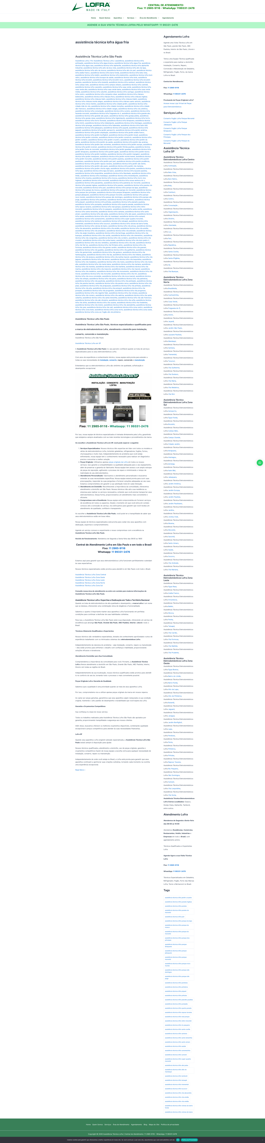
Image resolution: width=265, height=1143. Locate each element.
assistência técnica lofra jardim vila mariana (126, 166)
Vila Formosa (173, 639)
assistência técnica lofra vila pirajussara (95, 286)
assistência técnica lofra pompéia (88, 204)
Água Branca (173, 669)
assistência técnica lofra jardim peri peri (100, 161)
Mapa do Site (154, 1124)
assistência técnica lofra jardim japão (104, 152)
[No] (262, 1140)
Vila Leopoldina (174, 788)
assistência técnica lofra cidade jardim (112, 104)
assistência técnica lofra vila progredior (98, 290)
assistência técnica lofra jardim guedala (115, 149)
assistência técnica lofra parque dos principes (177, 939)
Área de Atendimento (121, 1124)
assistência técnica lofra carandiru (88, 87)
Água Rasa (172, 586)
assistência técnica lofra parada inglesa (178, 902)
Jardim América (174, 484)
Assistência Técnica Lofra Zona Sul (89, 585)
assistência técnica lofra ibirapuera (120, 120)
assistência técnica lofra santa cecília (127, 209)
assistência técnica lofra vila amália (105, 228)
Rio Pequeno (173, 769)
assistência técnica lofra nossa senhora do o (127, 180)
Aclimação (172, 166)
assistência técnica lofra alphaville (107, 65)
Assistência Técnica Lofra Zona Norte (90, 583)
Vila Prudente (173, 653)
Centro (171, 199)
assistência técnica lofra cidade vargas (102, 109)
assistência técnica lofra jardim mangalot (124, 154)
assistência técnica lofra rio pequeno (97, 209)
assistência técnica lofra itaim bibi (134, 125)
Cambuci (171, 192)
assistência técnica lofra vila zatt (100, 307)
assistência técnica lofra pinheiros (120, 200)
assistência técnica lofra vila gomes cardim (100, 247)
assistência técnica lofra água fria (127, 63)
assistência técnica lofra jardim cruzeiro (104, 140)
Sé (169, 265)
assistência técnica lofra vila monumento (113, 271)
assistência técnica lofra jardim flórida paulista (116, 147)
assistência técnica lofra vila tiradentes (132, 302)
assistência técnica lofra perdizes (93, 200)
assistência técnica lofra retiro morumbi (178, 1021)
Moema (171, 523)
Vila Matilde (172, 646)
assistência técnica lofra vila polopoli (107, 288)
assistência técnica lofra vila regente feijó (91, 293)
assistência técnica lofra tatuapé (115, 221)
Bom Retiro (172, 179)
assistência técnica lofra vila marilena (110, 267)
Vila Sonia (172, 795)
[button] (123, 18)
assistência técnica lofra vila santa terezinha (100, 298)
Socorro (171, 556)
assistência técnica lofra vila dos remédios (92, 243)
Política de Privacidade (189, 1140)
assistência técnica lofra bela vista (133, 73)
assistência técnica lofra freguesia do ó (105, 113)
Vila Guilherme (173, 368)
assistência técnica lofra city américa (132, 109)
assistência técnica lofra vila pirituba (126, 286)
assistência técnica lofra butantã (95, 82)
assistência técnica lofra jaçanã (116, 128)
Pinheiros (171, 749)
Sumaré (171, 782)
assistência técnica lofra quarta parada (118, 204)
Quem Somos (97, 1124)
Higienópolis (173, 212)
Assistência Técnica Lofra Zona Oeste (90, 577)
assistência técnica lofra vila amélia (134, 228)
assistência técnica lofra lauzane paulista (131, 171)
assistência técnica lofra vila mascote (96, 269)
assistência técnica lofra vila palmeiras (132, 279)
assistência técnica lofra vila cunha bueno (99, 240)
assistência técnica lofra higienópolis (110, 118)
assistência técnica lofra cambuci (122, 82)
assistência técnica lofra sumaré (132, 216)
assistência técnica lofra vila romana (123, 293)
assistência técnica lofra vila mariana (126, 264)
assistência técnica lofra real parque (106, 207)
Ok (178, 1140)
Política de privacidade (170, 1124)
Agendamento (136, 1124)
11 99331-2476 (121, 551)
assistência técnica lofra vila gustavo (107, 252)
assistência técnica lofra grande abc (136, 113)
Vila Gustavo (173, 374)
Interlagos (172, 457)
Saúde (170, 550)
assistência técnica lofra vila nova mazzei (118, 276)
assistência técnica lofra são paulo (122, 214)
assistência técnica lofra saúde (175, 1046)
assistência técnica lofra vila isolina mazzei (112, 257)
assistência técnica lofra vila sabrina (110, 295)
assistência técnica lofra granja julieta (124, 116)
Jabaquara (172, 477)
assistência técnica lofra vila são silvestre (91, 300)
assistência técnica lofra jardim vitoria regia (92, 168)
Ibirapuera (172, 451)
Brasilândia (172, 288)
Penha (170, 620)
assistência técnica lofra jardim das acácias (131, 142)
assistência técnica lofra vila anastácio (90, 231)
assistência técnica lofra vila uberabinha (119, 305)
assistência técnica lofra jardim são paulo (91, 166)
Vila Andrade (173, 563)
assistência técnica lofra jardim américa (131, 130)
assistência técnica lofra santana (111, 212)
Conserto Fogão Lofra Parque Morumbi (179, 118)
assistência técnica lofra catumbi (94, 92)
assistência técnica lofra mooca (104, 178)
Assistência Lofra (82, 61)
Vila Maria (172, 381)
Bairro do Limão (174, 676)
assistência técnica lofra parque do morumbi (118, 190)
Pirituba (171, 755)
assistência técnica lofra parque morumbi (106, 195)
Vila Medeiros (173, 387)
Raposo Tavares (174, 762)
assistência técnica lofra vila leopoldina (126, 259)
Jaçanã (171, 321)
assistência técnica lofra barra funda (105, 73)
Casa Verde (172, 302)
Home (88, 1124)
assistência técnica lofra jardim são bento (129, 164)
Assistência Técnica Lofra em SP (88, 343)
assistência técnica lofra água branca (98, 63)
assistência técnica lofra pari (94, 188)
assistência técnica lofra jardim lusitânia (91, 154)
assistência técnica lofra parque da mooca (177, 926)
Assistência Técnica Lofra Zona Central (90, 575)
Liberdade (172, 225)
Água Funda (172, 418)
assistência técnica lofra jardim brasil (123, 135)
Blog (145, 1124)
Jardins (171, 510)
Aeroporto (172, 411)
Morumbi (171, 530)
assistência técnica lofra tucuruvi (97, 223)
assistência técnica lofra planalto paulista (128, 202)
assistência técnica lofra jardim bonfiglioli (91, 135)
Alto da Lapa (173, 689)
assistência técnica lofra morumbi (96, 180)
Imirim (170, 315)
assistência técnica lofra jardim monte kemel (117, 156)
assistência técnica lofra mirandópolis (123, 176)
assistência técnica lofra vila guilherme (120, 250)
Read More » (80, 770)
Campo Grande (174, 437)
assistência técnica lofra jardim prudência (133, 161)
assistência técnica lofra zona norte (109, 310)
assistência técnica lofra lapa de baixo (99, 171)
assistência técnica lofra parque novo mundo (177, 965)
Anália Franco (173, 593)
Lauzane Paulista (174, 335)
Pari (169, 238)
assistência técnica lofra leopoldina (89, 173)
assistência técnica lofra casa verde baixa (104, 89)
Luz (169, 232)
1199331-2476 (186, 8)
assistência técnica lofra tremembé (177, 1084)
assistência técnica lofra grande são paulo (91, 116)
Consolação (173, 205)
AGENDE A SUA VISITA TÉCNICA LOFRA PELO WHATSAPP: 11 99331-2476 (132, 24)
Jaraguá (171, 716)
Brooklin (171, 424)
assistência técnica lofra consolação (89, 111)
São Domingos (174, 775)
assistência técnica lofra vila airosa (122, 226)
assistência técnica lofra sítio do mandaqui (102, 216)
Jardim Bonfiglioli (175, 722)
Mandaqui (172, 341)
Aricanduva (172, 600)
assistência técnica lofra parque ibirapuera (113, 192)
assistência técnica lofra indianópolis (99, 123)
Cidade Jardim (174, 444)
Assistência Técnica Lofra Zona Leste (90, 580)
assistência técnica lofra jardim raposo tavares (93, 164)
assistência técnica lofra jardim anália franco (126, 132)
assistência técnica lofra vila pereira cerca (111, 283)
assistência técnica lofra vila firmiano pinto (106, 245)
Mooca (171, 613)
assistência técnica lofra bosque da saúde (97, 77)
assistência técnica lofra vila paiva (102, 279)
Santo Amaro (173, 543)
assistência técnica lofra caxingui (121, 92)
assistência (119, 61)
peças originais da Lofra (118, 462)
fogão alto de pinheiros (111, 312)
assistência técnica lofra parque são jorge (177, 977)
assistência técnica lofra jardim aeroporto (98, 130)
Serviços (107, 1124)
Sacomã (171, 537)
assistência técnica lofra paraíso (110, 185)
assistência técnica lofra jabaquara (89, 128)
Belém (170, 606)
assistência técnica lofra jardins (123, 168)
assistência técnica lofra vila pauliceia (90, 281)
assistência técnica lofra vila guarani (132, 247)
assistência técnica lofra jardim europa (127, 144)
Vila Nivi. (171, 394)
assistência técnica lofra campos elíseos (105, 85)
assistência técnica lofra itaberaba (106, 125)
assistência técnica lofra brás (125, 77)
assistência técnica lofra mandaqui (94, 176)
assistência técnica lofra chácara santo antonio (122, 101)
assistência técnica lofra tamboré (88, 221)
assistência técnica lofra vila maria (110, 262)
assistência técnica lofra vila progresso (130, 290)
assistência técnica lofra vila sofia (122, 300)
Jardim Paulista (174, 497)
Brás (170, 185)
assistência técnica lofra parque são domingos (104, 197)
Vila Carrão (172, 633)
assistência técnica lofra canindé (135, 85)
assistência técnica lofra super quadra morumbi (124, 219)
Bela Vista (172, 172)
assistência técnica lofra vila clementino (127, 235)
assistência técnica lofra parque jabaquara (176, 952)
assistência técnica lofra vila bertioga (110, 233)
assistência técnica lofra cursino (117, 111)
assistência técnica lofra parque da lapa (122, 188)
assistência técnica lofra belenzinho (114, 75)
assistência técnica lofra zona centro (128, 307)
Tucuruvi (171, 361)
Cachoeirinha (173, 295)
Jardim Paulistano (175, 503)
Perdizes (171, 736)
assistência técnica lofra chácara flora (100, 97)
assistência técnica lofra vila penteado (121, 281)
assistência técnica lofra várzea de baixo (91, 226)
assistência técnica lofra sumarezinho (90, 219)
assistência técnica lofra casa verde (117, 87)
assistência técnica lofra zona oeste (138, 310)
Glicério (171, 219)
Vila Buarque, (173, 271)
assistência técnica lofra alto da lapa (131, 68)
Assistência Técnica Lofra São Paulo (98, 56)
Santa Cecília (173, 252)
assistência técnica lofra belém (87, 75)
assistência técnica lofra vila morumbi (96, 274)
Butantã (171, 703)
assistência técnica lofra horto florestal (90, 120)
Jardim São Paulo (175, 328)
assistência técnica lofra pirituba (98, 202)
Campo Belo (173, 431)
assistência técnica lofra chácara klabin (121, 99)
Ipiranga (171, 464)
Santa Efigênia (173, 258)
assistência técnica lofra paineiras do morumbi (122, 183)
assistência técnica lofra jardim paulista (108, 159)
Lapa (170, 729)
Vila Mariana (173, 570)
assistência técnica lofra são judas (94, 214)
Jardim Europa (174, 490)
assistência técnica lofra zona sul (88, 312)
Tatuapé (171, 626)
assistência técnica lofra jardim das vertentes (93, 144)
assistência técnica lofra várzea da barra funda (129, 223)
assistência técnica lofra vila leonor (96, 259)
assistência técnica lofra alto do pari (121, 70)
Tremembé (172, 354)
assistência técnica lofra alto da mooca (90, 70)
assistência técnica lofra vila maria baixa (95, 264)
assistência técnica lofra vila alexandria (178, 1093)
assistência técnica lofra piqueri (175, 991)
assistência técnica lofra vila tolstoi (89, 305)
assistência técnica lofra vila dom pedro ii (132, 240)
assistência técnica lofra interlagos (128, 123)
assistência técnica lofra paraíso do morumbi (177, 911)
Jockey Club (173, 517)
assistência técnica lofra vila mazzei (126, 269)
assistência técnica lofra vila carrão (96, 235)
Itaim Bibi (171, 470)
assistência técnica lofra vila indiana (127, 255)
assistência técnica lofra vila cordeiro (113, 238)
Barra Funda (173, 683)
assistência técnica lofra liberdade (117, 173)
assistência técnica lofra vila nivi (124, 274)
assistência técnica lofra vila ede (122, 243)
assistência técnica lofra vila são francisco (134, 298)
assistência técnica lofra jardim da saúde (97, 142)
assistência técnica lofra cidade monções (107, 106)
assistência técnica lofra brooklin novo (108, 80)
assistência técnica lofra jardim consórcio (115, 137)
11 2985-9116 (152, 8)
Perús (170, 742)
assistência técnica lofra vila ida (99, 255)
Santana (171, 348)
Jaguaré (171, 709)
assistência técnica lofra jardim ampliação (91, 132)
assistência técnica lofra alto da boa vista (99, 68)
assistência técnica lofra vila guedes (89, 250)
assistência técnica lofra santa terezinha (178, 1038)
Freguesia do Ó (174, 308)
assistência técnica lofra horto (138, 118)
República (172, 245)
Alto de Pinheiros (175, 696)
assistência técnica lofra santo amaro (177, 1042)
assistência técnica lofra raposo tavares (178, 1012)
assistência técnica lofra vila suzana (102, 302)
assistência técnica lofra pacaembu (89, 183)
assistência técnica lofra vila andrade (121, 231)
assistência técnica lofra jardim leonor (134, 152)
